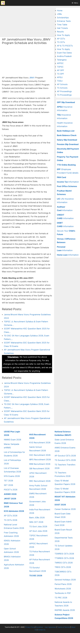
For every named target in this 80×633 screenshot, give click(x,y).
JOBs (59, 14)
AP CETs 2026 (10, 515)
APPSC (60, 63)
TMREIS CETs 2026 (64, 563)
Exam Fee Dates (64, 53)
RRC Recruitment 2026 (39, 481)
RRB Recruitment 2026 (39, 464)
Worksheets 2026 (63, 588)
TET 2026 (8, 480)
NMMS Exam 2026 (12, 439)
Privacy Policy (30, 627)
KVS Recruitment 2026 (39, 442)
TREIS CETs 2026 (63, 567)
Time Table (62, 24)
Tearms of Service (63, 627)
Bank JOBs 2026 (37, 517)
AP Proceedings (64, 91)
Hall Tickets (62, 28)
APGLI (60, 77)
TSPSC (60, 67)
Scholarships (63, 17)
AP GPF (60, 70)
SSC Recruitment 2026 (39, 455)
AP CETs (61, 38)
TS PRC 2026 (61, 597)
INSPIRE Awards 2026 (65, 610)
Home (59, 10)
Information (68, 182)
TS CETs (61, 42)
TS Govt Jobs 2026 (38, 526)
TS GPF (60, 74)
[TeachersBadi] (3, 3)
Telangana (61, 60)
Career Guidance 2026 (65, 509)
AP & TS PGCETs (65, 46)
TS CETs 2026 (10, 520)
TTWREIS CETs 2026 (64, 558)
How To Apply (63, 35)
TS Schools (62, 88)
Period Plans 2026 (63, 584)
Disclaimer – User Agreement (46, 627)
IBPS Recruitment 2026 (40, 459)
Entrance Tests (64, 21)
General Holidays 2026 (65, 580)
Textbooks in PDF (63, 593)
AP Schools (62, 84)
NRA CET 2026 (36, 522)
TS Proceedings (64, 95)
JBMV (32, 77)
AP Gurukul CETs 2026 (65, 455)
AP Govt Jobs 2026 (38, 531)
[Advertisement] (27, 21)
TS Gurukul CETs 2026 (65, 460)
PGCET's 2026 (10, 489)
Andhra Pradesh (64, 56)
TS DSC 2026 (35, 575)
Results (60, 31)
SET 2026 (8, 485)
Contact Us (41, 630)
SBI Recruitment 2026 (39, 468)
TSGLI (60, 81)
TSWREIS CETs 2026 (64, 554)
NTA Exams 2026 (12, 476)
